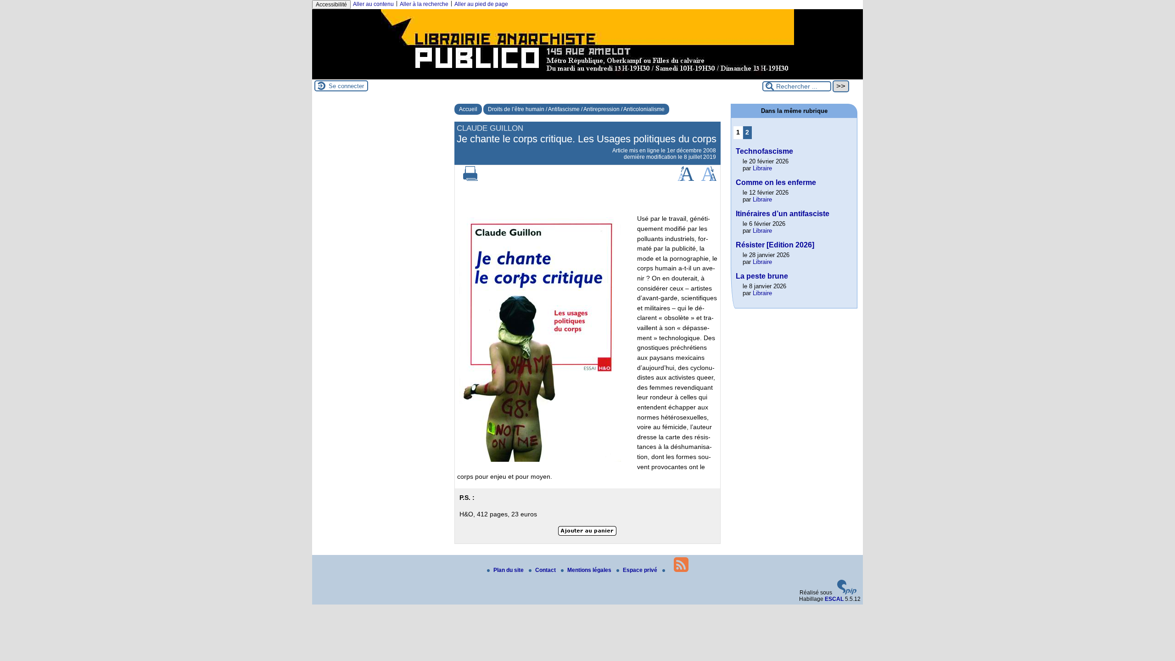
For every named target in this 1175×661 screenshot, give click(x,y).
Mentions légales (590, 570)
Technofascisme (764, 151)
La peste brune (762, 276)
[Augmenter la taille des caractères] (685, 179)
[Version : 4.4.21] (847, 592)
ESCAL (834, 599)
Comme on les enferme (776, 182)
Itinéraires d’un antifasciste (782, 214)
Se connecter (346, 86)
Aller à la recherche (424, 4)
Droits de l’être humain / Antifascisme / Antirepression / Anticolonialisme (576, 109)
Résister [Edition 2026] (775, 245)
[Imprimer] (470, 179)
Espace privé (641, 570)
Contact (546, 570)
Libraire (762, 168)
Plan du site (509, 570)
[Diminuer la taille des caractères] (708, 179)
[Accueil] (587, 76)
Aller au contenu (373, 4)
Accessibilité (331, 4)
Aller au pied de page (481, 4)
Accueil (468, 109)
